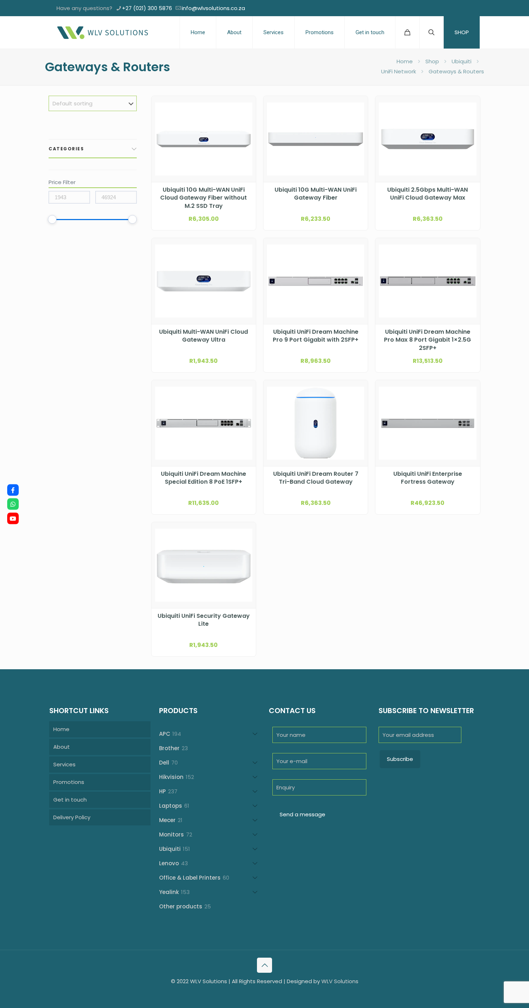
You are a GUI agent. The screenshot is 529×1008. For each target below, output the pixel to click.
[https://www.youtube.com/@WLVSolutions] (13, 518)
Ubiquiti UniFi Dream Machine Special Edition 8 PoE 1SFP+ (203, 478)
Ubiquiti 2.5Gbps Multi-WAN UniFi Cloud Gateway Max (427, 194)
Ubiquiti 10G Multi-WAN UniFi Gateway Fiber (316, 194)
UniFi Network (398, 71)
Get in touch (70, 799)
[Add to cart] (245, 106)
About (61, 747)
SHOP (462, 32)
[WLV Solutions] (102, 32)
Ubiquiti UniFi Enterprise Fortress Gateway (427, 478)
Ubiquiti (461, 61)
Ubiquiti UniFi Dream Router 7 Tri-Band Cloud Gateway (315, 478)
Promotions (68, 782)
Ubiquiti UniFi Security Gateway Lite (204, 620)
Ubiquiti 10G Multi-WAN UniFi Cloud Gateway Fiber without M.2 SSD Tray (203, 198)
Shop (432, 61)
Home (405, 61)
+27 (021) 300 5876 (147, 8)
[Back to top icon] (264, 965)
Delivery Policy (71, 817)
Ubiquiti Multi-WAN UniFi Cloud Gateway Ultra (203, 336)
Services (64, 764)
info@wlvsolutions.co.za (213, 8)
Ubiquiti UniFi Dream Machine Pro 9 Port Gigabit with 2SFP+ (315, 336)
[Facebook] (13, 490)
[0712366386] (13, 504)
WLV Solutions (339, 981)
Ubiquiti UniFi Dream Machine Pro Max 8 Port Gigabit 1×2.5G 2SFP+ (427, 340)
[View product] (245, 121)
